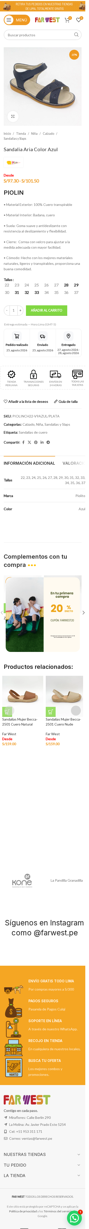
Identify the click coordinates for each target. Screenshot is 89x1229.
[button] (74, 1218)
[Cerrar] (77, 571)
